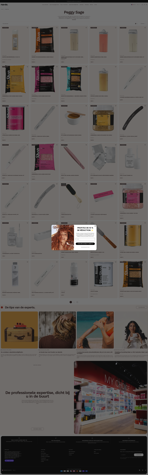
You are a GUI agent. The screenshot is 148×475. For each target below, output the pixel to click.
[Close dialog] (95, 226)
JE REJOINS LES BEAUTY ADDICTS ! (85, 243)
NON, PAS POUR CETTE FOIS (85, 247)
